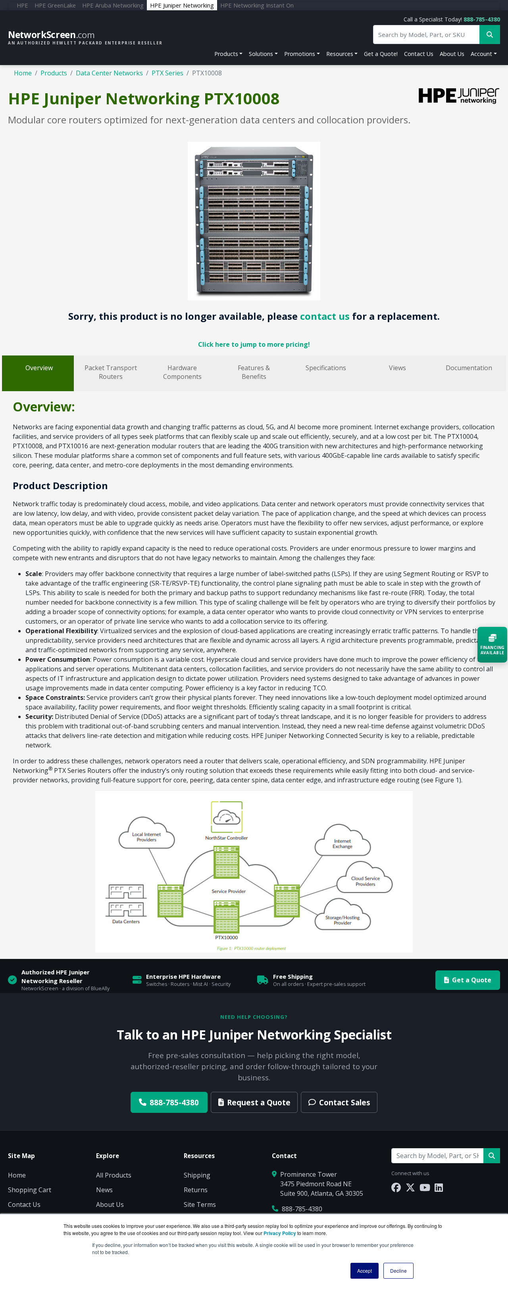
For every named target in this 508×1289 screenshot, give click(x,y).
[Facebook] (396, 1187)
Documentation (469, 367)
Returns (196, 1189)
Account (481, 54)
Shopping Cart (29, 1189)
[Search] (491, 1155)
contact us (325, 316)
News (104, 1189)
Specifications (326, 367)
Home (23, 73)
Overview (39, 367)
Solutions (261, 54)
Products (226, 54)
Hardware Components (182, 372)
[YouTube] (424, 1187)
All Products (113, 1175)
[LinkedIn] (439, 1187)
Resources (339, 54)
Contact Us (418, 54)
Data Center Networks (109, 73)
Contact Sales (344, 1102)
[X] (410, 1187)
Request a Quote (259, 1102)
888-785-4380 (482, 19)
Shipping (197, 1175)
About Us (452, 54)
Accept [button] (364, 1270)
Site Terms (200, 1204)
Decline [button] (398, 1270)
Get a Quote (471, 980)
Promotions (299, 54)
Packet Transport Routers (111, 372)
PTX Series (167, 73)
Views (397, 367)
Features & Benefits (254, 372)
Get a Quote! (381, 54)
